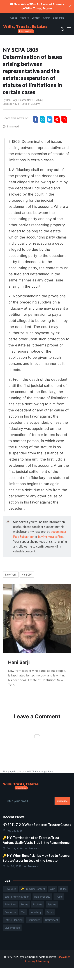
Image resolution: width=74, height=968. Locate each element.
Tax (23, 912)
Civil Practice (12, 927)
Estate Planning (13, 919)
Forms (24, 904)
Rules (63, 888)
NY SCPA (27, 574)
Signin (46, 17)
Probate (37, 904)
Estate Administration (16, 896)
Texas (50, 912)
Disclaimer (64, 957)
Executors (10, 912)
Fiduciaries (34, 919)
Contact (36, 17)
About (13, 17)
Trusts (59, 896)
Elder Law (10, 904)
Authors (24, 17)
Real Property (42, 896)
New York (11, 574)
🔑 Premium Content (33, 888)
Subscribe (58, 17)
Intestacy (36, 912)
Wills (52, 888)
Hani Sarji (11, 100)
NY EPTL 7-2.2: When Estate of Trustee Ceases (37, 825)
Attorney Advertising (37, 961)
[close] (70, 6)
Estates (51, 904)
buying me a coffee (50, 537)
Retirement (51, 919)
